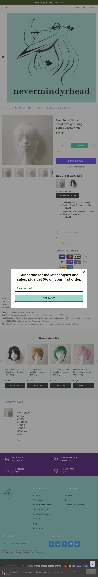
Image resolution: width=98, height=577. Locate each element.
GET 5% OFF (49, 298)
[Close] (84, 272)
